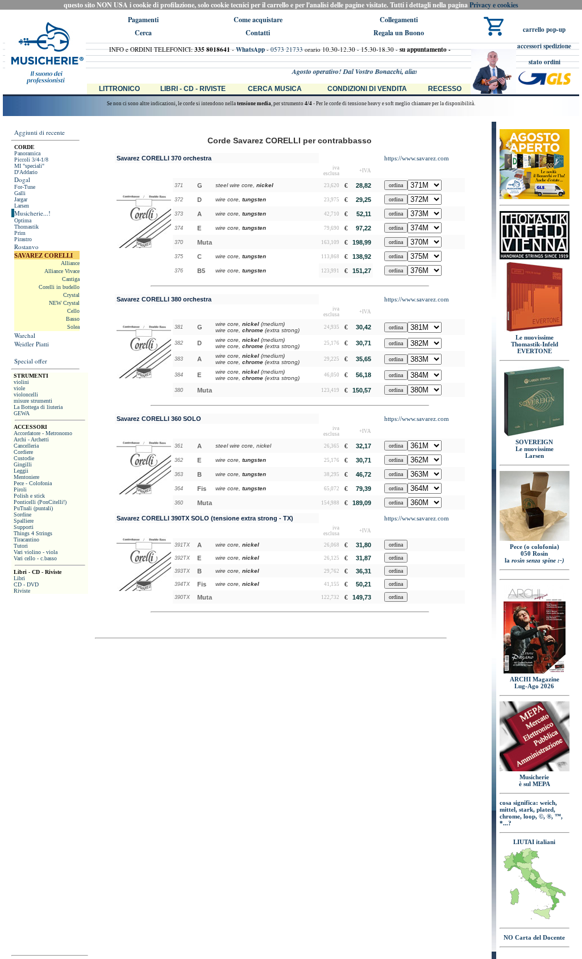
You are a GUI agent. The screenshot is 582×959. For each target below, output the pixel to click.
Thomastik (26, 227)
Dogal (22, 179)
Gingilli (23, 464)
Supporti (24, 527)
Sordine (22, 514)
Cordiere (23, 452)
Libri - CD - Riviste (193, 89)
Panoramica (27, 153)
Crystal (71, 295)
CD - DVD (26, 584)
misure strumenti (33, 401)
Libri (19, 578)
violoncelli (26, 394)
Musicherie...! (32, 213)
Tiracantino (26, 539)
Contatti (258, 33)
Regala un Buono (398, 33)
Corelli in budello (59, 287)
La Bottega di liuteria (38, 407)
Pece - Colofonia (33, 483)
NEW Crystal (64, 303)
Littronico (119, 89)
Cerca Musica (275, 89)
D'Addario (26, 172)
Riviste (22, 591)
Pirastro (23, 239)
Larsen (21, 205)
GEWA (22, 413)
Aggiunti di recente (39, 132)
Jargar (20, 199)
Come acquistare (258, 19)
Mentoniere (26, 477)
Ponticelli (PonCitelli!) (40, 502)
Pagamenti (143, 19)
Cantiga (71, 279)
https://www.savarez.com (416, 158)
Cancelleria (26, 446)
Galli (20, 193)
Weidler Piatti (31, 344)
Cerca (143, 33)
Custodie (24, 458)
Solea (73, 327)
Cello (73, 311)
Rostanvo (26, 246)
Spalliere (24, 521)
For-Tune (24, 187)
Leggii (21, 471)
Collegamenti (399, 19)
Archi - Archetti (31, 439)
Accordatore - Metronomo (43, 433)
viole (19, 388)
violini (21, 382)
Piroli (20, 489)
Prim (20, 233)
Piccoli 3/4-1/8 (31, 159)
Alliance (70, 263)
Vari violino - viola (35, 552)
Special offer (30, 361)
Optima (22, 220)
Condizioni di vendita (367, 89)
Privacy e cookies (493, 5)
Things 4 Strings (33, 533)
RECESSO (445, 89)
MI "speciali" (29, 166)
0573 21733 (287, 49)
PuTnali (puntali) (33, 508)
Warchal (24, 335)
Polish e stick (29, 496)
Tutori (21, 546)
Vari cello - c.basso (35, 558)
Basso (73, 319)
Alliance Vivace (62, 271)
